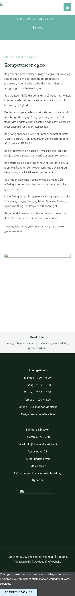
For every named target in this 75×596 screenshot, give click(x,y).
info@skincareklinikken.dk (42, 444)
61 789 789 (43, 436)
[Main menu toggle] (67, 7)
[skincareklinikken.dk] (4, 7)
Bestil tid (38, 337)
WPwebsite (54, 561)
